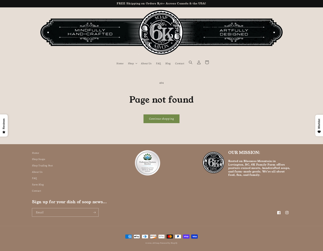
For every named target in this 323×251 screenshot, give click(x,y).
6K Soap (156, 243)
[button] (132, 63)
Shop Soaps (38, 159)
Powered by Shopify (168, 243)
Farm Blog (38, 184)
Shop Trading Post (42, 165)
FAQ (34, 178)
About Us (37, 172)
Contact (36, 190)
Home (35, 153)
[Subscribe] (94, 212)
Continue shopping (161, 119)
